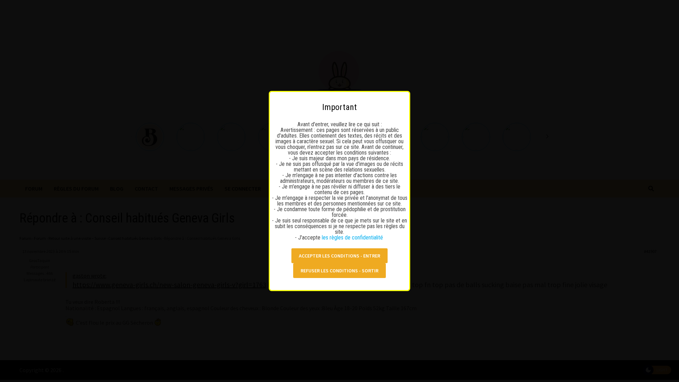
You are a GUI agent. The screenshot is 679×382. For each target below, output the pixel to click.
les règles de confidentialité (353, 237)
